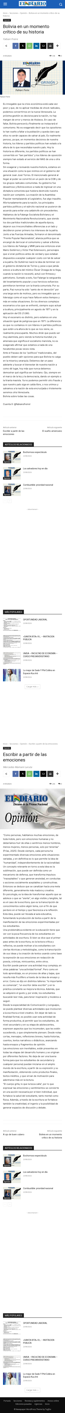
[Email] (43, 46)
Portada (7, 1401)
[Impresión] (50, 46)
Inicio (5, 13)
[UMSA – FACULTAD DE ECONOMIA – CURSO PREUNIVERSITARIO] (12, 658)
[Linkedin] (36, 46)
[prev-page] (5, 501)
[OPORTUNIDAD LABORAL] (12, 624)
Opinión (23, 13)
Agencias (38, 1404)
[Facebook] (16, 46)
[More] (57, 46)
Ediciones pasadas (24, 1404)
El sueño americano (52, 431)
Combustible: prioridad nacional (38, 485)
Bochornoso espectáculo (35, 452)
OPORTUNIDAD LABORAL (35, 619)
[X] (23, 46)
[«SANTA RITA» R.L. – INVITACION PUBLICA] (12, 641)
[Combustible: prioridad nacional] (12, 490)
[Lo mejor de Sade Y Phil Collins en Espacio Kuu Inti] (12, 675)
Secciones (14, 13)
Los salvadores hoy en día (35, 468)
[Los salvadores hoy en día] (12, 473)
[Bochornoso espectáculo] (12, 457)
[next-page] (10, 501)
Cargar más (31, 686)
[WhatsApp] (29, 46)
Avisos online (53, 1401)
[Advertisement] (32, 556)
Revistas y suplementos (35, 1401)
